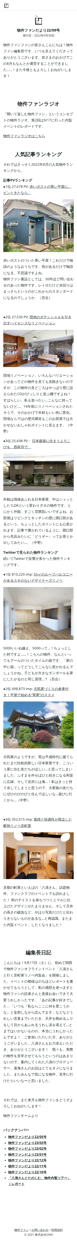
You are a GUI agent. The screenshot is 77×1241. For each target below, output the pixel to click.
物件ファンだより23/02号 (27, 1148)
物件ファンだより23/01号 (27, 1154)
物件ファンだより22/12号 (27, 1160)
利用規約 (57, 1230)
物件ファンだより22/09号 (38, 30)
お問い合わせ (40, 1230)
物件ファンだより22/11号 (27, 1166)
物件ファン (21, 1230)
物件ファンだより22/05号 (27, 1137)
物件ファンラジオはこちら (24, 135)
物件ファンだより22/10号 (27, 1172)
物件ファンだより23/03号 (27, 1143)
